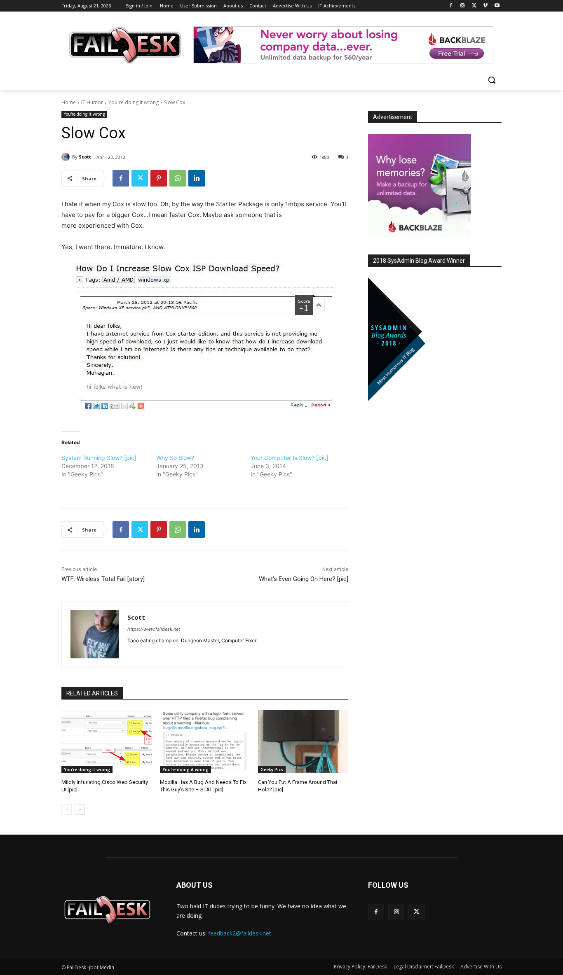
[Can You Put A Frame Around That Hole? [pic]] (303, 741)
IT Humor (92, 102)
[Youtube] (497, 6)
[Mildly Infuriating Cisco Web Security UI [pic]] (106, 741)
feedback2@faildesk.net (239, 933)
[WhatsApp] (177, 178)
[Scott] (66, 157)
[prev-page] (66, 809)
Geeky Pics (271, 769)
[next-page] (80, 809)
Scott (85, 157)
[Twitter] (474, 6)
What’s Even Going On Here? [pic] (303, 579)
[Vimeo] (485, 6)
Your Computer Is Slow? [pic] (289, 457)
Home (68, 102)
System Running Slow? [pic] (98, 457)
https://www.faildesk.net (153, 629)
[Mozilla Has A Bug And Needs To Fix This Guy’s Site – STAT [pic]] (205, 741)
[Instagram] (462, 6)
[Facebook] (451, 6)
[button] (492, 80)
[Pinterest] (158, 178)
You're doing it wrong (133, 102)
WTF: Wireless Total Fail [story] (103, 579)
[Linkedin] (196, 178)
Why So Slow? (175, 457)
